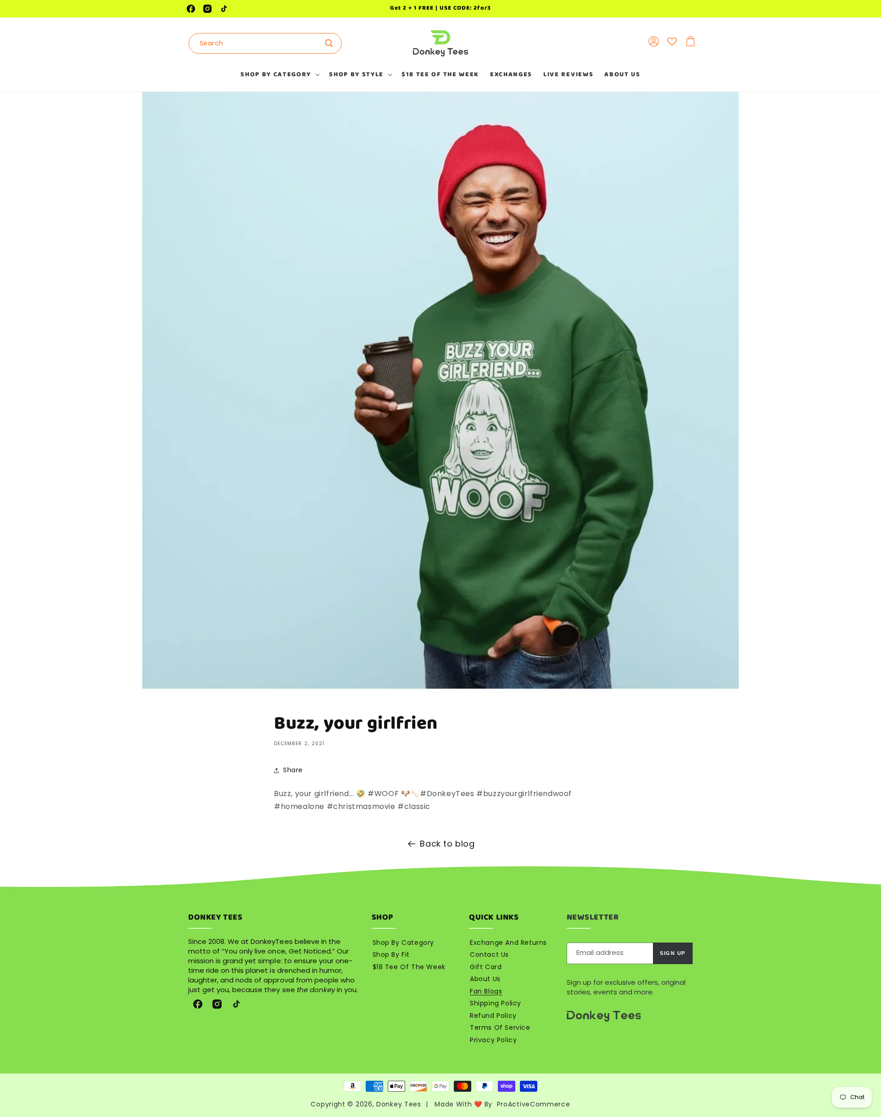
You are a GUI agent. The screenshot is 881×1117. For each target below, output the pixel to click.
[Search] (332, 43)
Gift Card (486, 966)
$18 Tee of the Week (409, 966)
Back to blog (447, 843)
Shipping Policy (495, 1003)
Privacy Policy (493, 1039)
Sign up (673, 953)
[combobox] (265, 43)
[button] (279, 74)
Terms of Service (500, 1027)
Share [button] (293, 770)
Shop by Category (404, 942)
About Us (485, 978)
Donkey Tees (398, 1104)
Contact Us (489, 954)
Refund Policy (493, 1015)
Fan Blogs (486, 991)
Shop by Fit (391, 954)
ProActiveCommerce (533, 1104)
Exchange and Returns (508, 942)
